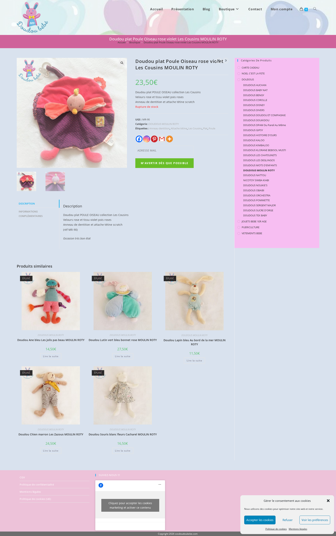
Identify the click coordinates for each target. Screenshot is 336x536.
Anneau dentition (159, 128)
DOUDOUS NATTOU (254, 175)
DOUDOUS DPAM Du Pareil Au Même (264, 125)
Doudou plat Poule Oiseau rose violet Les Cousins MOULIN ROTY (181, 42)
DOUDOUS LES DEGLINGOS (259, 160)
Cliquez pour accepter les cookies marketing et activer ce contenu (130, 505)
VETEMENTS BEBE (252, 233)
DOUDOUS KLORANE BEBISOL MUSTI (264, 150)
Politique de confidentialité (37, 484)
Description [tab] (27, 203)
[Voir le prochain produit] (225, 60)
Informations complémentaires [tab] (31, 214)
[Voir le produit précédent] (219, 60)
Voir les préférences (315, 520)
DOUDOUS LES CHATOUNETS (260, 155)
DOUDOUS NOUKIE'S (255, 185)
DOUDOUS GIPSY (253, 130)
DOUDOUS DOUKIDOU (256, 120)
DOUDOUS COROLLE (255, 100)
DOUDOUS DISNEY (254, 105)
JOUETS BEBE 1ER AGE (254, 221)
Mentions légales (298, 529)
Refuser (288, 520)
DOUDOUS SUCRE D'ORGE (258, 210)
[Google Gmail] (161, 139)
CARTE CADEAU (250, 67)
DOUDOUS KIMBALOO (256, 145)
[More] (169, 139)
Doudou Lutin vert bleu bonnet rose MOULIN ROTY (123, 340)
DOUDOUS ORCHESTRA (256, 195)
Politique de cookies (276, 529)
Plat (205, 128)
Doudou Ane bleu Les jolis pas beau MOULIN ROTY (50, 340)
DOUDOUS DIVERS (253, 110)
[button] (328, 501)
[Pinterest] (154, 139)
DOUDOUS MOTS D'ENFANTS (260, 165)
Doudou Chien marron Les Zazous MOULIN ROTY (50, 434)
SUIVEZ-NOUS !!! (109, 475)
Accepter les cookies (259, 520)
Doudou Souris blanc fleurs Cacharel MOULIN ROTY (123, 434)
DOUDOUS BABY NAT (255, 90)
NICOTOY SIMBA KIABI (256, 180)
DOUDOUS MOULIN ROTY (164, 124)
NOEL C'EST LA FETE (253, 73)
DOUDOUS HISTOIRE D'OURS (260, 135)
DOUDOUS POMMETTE (256, 200)
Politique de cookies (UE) (35, 499)
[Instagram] (146, 139)
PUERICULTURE (250, 227)
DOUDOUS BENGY (253, 95)
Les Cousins (195, 128)
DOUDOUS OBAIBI (253, 190)
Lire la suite (51, 356)
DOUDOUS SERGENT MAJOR (259, 205)
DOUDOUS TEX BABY (255, 215)
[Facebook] (139, 139)
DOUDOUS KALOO (253, 140)
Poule (212, 128)
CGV (22, 477)
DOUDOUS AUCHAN (254, 85)
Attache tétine (179, 128)
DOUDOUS (248, 79)
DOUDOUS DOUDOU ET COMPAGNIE (264, 115)
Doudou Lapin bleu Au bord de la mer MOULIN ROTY (195, 342)
